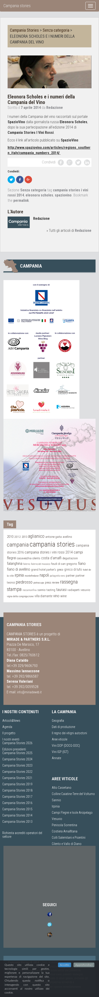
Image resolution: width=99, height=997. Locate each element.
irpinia (19, 575)
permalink (21, 200)
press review (52, 582)
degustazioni (70, 558)
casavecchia (24, 558)
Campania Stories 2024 (17, 759)
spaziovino (63, 195)
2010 (10, 537)
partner (70, 575)
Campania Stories (24, 30)
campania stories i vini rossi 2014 (49, 552)
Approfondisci (84, 964)
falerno (26, 564)
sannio (42, 590)
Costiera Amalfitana (64, 831)
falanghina (14, 563)
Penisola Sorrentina (64, 825)
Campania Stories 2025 (17, 753)
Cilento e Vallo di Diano (67, 844)
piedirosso (24, 582)
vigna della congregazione (20, 596)
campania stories (52, 544)
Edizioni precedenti (14, 749)
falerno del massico (40, 564)
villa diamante (43, 596)
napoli (44, 575)
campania (18, 544)
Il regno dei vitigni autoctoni (69, 733)
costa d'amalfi (51, 558)
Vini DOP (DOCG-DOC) (66, 745)
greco (60, 569)
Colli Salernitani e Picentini (68, 837)
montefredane (32, 575)
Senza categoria (56, 30)
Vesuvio (57, 819)
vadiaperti (73, 590)
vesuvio (85, 590)
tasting (51, 590)
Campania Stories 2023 (17, 765)
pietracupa (38, 582)
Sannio (56, 800)
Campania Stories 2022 (17, 772)
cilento (36, 558)
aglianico (36, 536)
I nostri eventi (10, 739)
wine (63, 596)
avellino (67, 536)
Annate (56, 758)
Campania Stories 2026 (17, 743)
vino (56, 595)
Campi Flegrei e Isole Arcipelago (72, 812)
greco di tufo (73, 569)
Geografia (58, 720)
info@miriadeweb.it (29, 692)
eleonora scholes (39, 195)
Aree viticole (59, 739)
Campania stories (17, 5)
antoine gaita (53, 536)
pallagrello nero (57, 575)
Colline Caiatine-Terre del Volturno (73, 794)
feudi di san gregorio (64, 564)
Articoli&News (11, 720)
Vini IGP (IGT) (60, 752)
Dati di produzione (63, 727)
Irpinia (56, 806)
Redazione (54, 107)
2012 (17, 536)
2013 (24, 536)
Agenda (7, 727)
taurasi (61, 589)
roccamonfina (30, 590)
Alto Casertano (61, 787)
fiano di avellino (18, 569)
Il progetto (8, 733)
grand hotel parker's (43, 569)
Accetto (64, 964)
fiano (82, 563)
